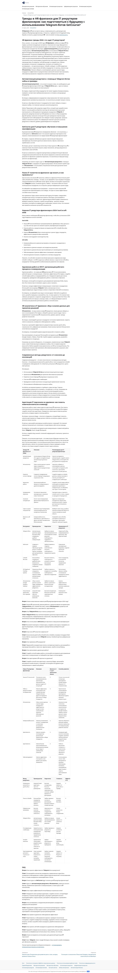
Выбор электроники (64, 967)
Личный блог (31, 13)
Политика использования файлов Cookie (67, 963)
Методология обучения (42, 6)
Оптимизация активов (28, 9)
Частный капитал (53, 967)
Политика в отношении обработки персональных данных (40, 963)
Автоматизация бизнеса (77, 967)
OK (88, 971)
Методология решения (28, 6)
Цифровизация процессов (71, 6)
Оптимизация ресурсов (85, 6)
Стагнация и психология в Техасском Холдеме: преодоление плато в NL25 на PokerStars (78, 954)
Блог (23, 963)
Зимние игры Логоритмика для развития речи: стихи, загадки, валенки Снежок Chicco (40, 954)
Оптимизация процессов (55, 6)
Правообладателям (27, 965)
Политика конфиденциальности (87, 963)
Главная (24, 13)
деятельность (64, 35)
